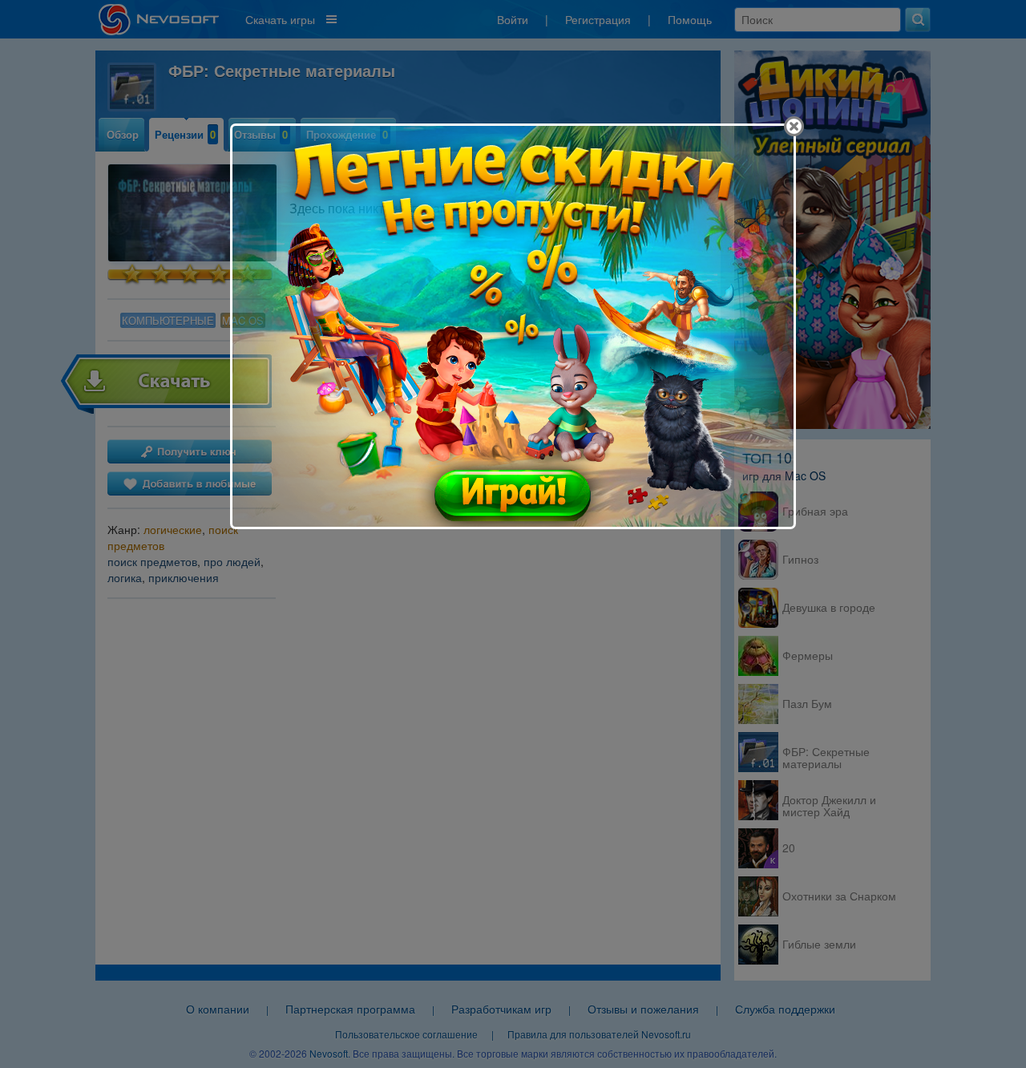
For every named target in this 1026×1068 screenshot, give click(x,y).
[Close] (794, 126)
